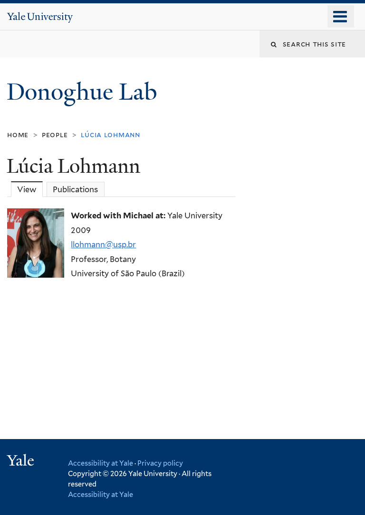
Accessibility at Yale (100, 463)
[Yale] (22, 461)
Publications (75, 189)
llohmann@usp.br (103, 244)
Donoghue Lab (88, 91)
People (55, 134)
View (29, 189)
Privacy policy (160, 463)
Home (18, 134)
